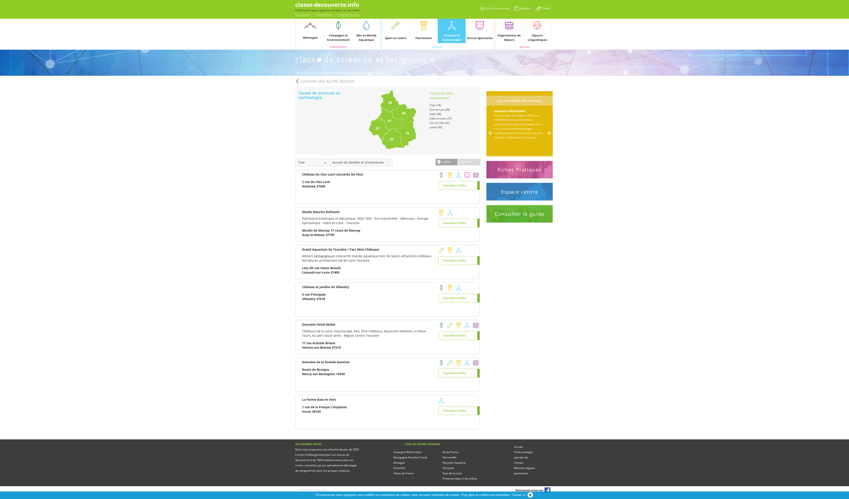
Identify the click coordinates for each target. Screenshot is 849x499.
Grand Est (400, 468)
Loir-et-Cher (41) (440, 123)
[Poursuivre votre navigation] (530, 495)
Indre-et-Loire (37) (441, 118)
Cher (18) (435, 105)
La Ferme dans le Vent (319, 399)
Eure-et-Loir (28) (440, 110)
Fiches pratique (523, 452)
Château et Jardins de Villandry (325, 287)
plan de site (521, 457)
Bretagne (399, 463)
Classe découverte (307, 73)
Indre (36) (436, 114)
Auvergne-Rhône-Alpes (408, 452)
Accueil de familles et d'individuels (358, 162)
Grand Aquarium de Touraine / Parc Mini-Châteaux (340, 249)
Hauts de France (404, 473)
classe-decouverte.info (327, 5)
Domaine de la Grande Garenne (326, 362)
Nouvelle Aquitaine (454, 463)
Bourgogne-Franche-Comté (410, 457)
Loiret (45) (436, 127)
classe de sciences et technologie (343, 73)
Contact (519, 463)
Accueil (518, 447)
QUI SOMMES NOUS (308, 444)
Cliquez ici (519, 495)
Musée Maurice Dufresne (321, 212)
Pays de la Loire (452, 473)
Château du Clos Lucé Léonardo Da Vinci (332, 174)
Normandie (450, 457)
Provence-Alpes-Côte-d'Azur (460, 478)
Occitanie (448, 468)
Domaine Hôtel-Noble (318, 324)
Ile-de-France (451, 452)
